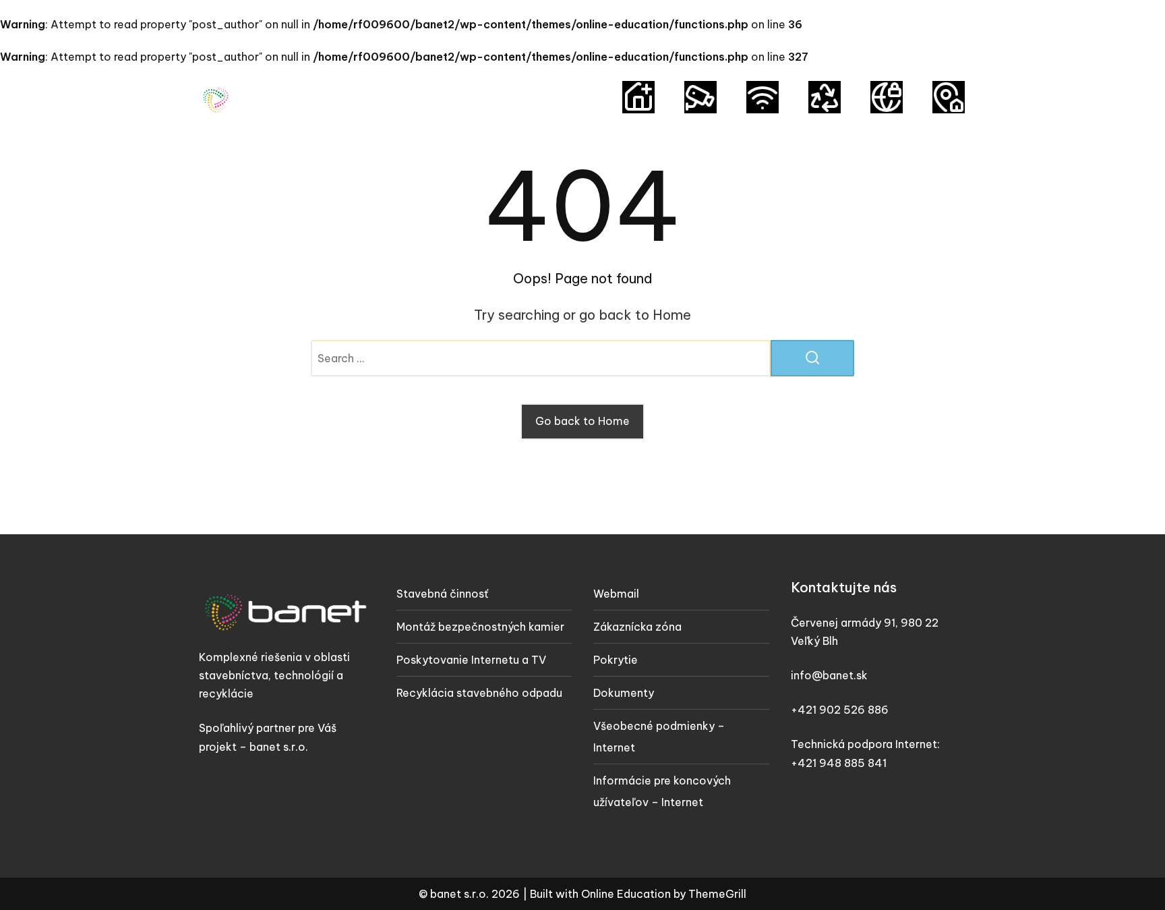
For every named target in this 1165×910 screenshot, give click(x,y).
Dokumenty (623, 693)
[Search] (812, 358)
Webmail (616, 593)
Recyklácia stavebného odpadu (479, 693)
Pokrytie (615, 659)
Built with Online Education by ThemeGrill (638, 894)
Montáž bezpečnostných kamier (480, 626)
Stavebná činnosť (442, 593)
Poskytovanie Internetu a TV (471, 659)
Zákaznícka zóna (637, 626)
